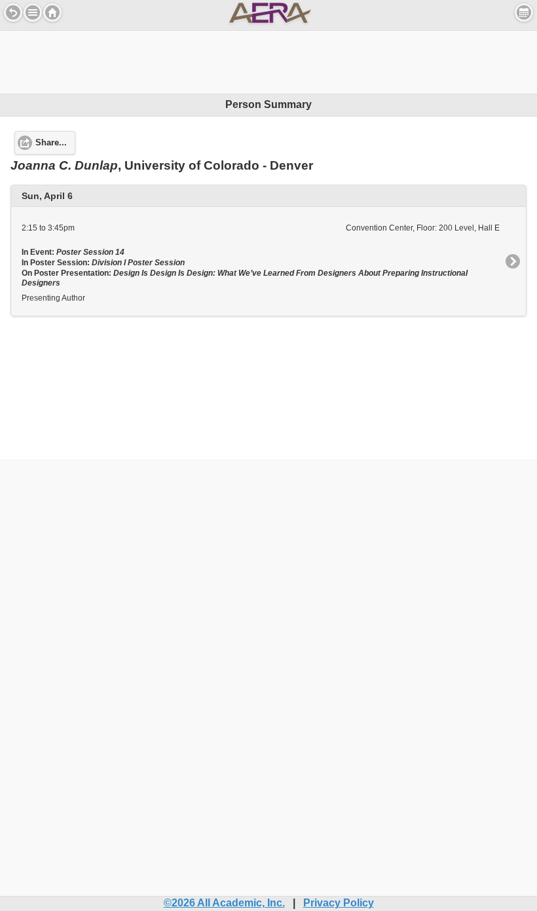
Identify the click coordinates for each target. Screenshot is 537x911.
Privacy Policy (338, 902)
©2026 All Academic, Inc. (224, 902)
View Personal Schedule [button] (524, 12)
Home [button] (52, 12)
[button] (33, 12)
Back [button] (13, 12)
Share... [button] (51, 142)
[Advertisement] (268, 60)
